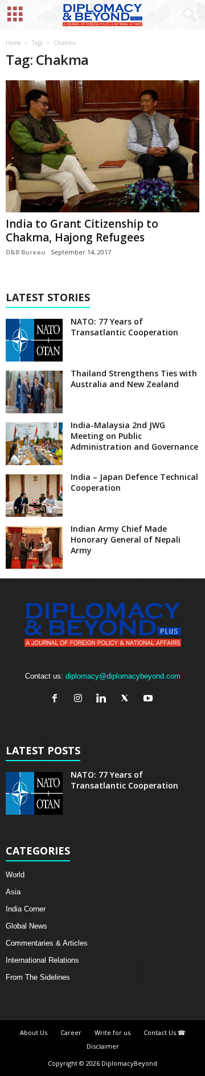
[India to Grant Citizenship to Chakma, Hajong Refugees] (102, 146)
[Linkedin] (104, 699)
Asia (13, 892)
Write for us (112, 1032)
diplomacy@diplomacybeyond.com (123, 676)
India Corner (26, 909)
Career (70, 1032)
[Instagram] (80, 699)
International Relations (42, 960)
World (15, 874)
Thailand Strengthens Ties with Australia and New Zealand (134, 378)
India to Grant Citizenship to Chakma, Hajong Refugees (82, 230)
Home (13, 43)
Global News (26, 926)
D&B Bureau (26, 252)
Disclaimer (103, 1046)
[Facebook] (57, 699)
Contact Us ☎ (165, 1032)
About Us (33, 1032)
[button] (187, 15)
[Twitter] (127, 699)
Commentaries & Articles (47, 943)
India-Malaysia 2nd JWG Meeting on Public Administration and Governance (134, 436)
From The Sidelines (38, 977)
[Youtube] (149, 699)
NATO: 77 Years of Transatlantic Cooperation (124, 327)
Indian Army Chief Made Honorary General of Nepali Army (126, 539)
